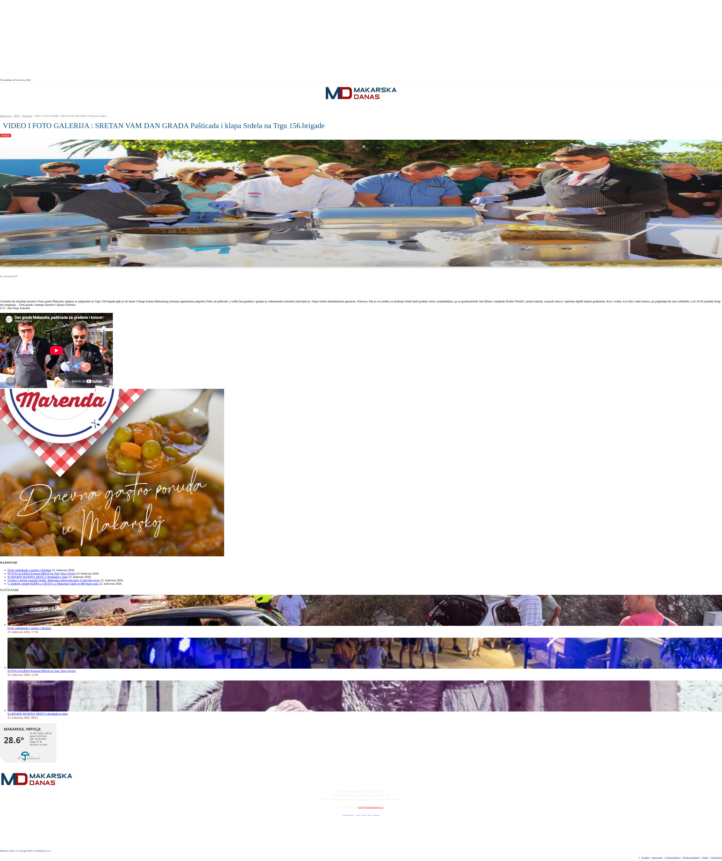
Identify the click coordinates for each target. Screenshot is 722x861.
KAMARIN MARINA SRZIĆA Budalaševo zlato (38, 577)
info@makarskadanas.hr (371, 807)
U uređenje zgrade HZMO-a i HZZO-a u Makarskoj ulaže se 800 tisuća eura (53, 583)
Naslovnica (6, 116)
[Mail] (688, 80)
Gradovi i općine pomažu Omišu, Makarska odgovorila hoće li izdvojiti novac (54, 580)
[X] (46, 286)
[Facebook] (679, 80)
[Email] (73, 286)
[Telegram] (87, 286)
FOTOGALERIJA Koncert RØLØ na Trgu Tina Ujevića (42, 573)
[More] (100, 286)
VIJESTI (17, 116)
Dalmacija (27, 116)
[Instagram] (684, 80)
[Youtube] (692, 80)
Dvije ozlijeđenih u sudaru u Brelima (29, 570)
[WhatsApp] (60, 286)
